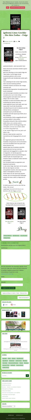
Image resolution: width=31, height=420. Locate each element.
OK (7, 7)
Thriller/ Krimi (7, 238)
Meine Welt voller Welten (8, 398)
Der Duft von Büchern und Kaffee (11, 392)
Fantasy (13, 358)
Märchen (25, 360)
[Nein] (29, 5)
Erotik (9, 358)
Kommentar (4, 248)
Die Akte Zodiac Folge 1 (9, 222)
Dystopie (5, 358)
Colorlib (13, 418)
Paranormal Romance (13, 363)
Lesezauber (5, 396)
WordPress (22, 418)
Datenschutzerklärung (17, 7)
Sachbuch (13, 365)
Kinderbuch (11, 360)
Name (2, 276)
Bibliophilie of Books (7, 389)
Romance (26, 363)
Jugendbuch (5, 360)
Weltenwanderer (6, 385)
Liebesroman (18, 360)
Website (3, 282)
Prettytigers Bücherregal (8, 394)
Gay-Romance (20, 358)
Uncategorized (6, 43)
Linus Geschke (24, 235)
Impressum (11, 415)
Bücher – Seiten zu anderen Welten (11, 387)
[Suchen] (27, 375)
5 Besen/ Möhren (7, 235)
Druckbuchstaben (7, 383)
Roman (21, 363)
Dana (16, 41)
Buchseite (21, 59)
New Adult (5, 363)
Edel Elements (23, 57)
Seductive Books (6, 390)
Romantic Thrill (6, 365)
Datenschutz (19, 415)
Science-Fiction (19, 365)
